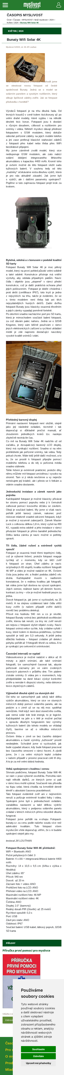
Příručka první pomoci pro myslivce (26, 950)
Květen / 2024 (12, 23)
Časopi (16, 20)
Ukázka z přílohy (10, 1014)
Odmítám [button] (38, 1056)
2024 (51, 20)
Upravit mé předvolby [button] (38, 1063)
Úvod (9, 20)
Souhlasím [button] (38, 1049)
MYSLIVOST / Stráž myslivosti (34, 20)
